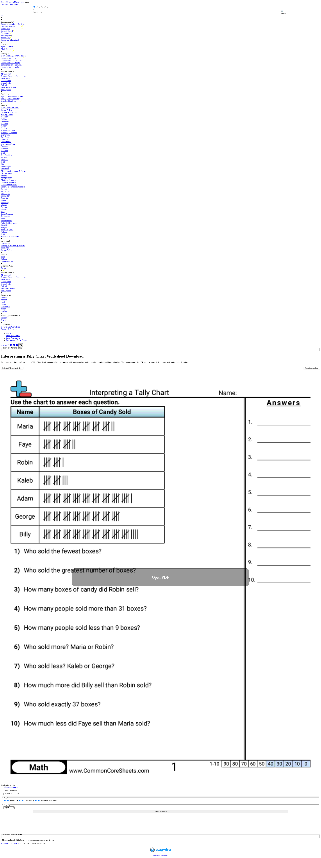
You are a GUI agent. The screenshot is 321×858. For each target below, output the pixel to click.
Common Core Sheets (9, 4)
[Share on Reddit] (14, 345)
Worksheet (13, 801)
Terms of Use (5, 843)
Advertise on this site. (160, 855)
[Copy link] (20, 345)
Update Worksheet (160, 812)
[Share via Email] (17, 345)
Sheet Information (312, 368)
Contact (17, 843)
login (3, 15)
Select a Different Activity (12, 368)
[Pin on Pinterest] (11, 345)
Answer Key (29, 801)
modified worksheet (49, 801)
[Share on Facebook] (8, 345)
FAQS (12, 843)
